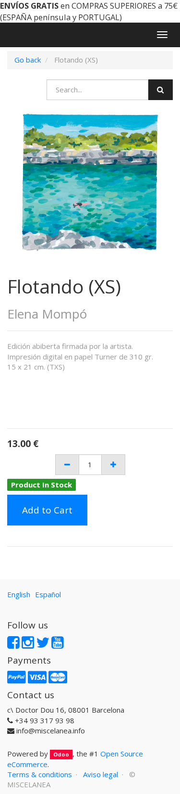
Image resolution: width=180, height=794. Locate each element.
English (18, 594)
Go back (27, 59)
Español (48, 594)
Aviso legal (100, 774)
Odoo (61, 754)
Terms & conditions (39, 774)
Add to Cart (47, 510)
